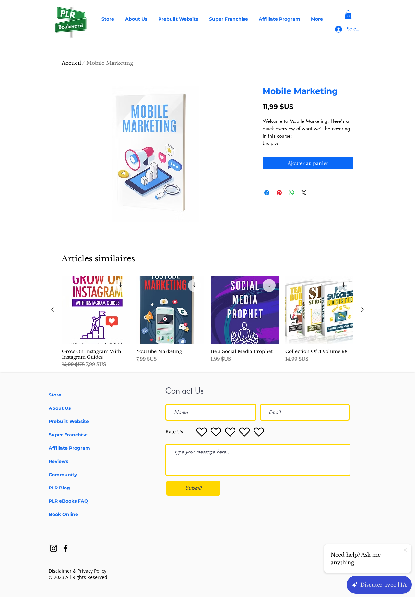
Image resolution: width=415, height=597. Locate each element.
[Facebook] (65, 548)
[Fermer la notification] (405, 550)
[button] (348, 14)
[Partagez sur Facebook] (267, 193)
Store (55, 395)
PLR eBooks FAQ (68, 501)
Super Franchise (68, 435)
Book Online (63, 514)
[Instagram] (53, 548)
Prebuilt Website (69, 421)
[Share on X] (304, 193)
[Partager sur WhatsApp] (291, 193)
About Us (60, 408)
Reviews (58, 461)
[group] (207, 321)
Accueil (71, 63)
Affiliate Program (69, 448)
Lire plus (271, 143)
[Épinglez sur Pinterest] (279, 193)
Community (63, 474)
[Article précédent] (52, 309)
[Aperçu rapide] (96, 310)
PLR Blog (59, 488)
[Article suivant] (362, 309)
